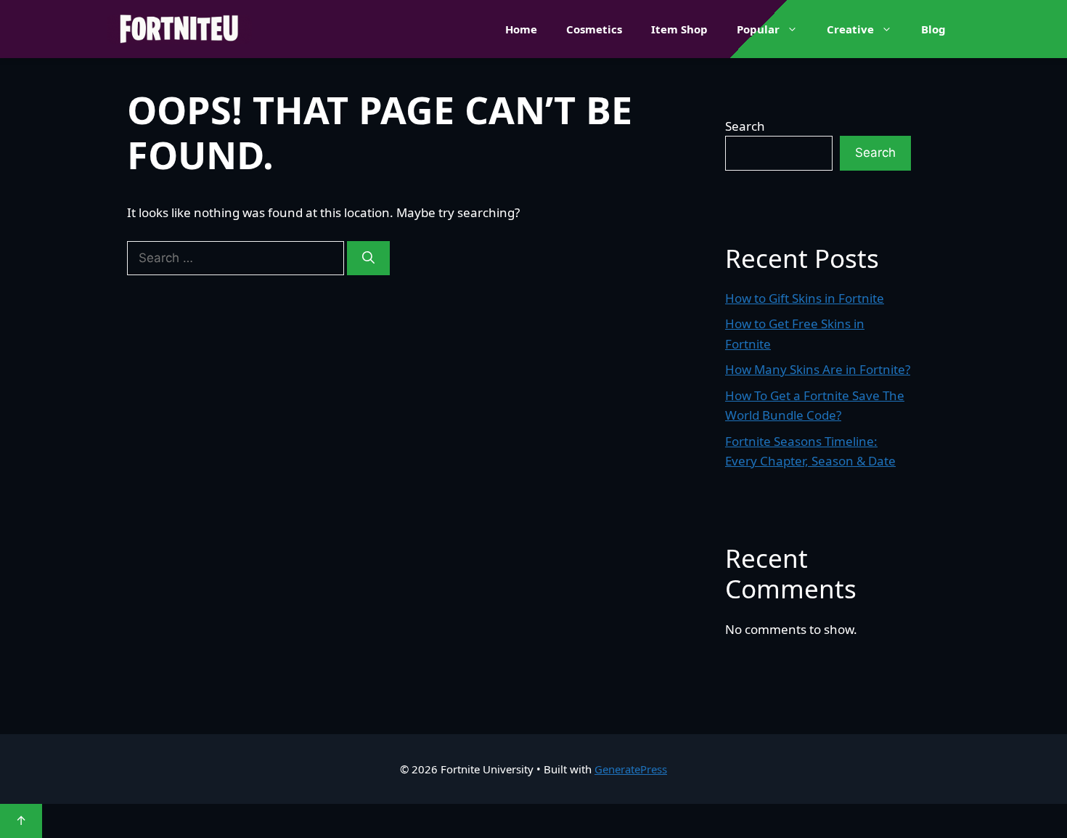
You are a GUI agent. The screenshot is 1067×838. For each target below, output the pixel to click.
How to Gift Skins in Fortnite (804, 298)
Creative (850, 29)
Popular (758, 29)
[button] (796, 29)
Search (745, 126)
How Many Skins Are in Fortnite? (817, 369)
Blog (933, 29)
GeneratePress (630, 769)
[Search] (368, 258)
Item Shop (679, 29)
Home (521, 29)
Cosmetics (594, 29)
